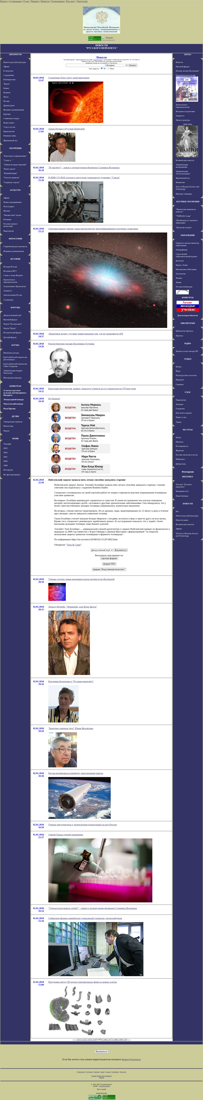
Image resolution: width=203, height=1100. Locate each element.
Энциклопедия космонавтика (182, 165)
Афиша (6, 66)
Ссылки (108, 1072)
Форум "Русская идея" (12, 324)
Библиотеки (181, 464)
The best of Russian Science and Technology (187, 534)
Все (177, 511)
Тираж (178, 422)
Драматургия (8, 105)
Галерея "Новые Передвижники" (101, 1076)
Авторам (179, 404)
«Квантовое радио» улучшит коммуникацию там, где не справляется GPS (85, 333)
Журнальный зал (10, 140)
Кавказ (6, 88)
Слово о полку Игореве (13, 275)
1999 (5, 465)
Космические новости (185, 160)
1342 (83, 1039)
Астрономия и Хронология (14, 286)
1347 (109, 1039)
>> (129, 1039)
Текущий (7, 444)
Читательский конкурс (13, 404)
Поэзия (6, 101)
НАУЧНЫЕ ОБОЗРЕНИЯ (187, 201)
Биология (180, 261)
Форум (6, 431)
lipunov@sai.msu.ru (131, 1059)
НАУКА (187, 54)
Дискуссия (82, 1)
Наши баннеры (182, 496)
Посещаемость (182, 446)
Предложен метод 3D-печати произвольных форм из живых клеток (82, 982)
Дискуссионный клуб (12, 315)
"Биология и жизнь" (184, 227)
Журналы (180, 450)
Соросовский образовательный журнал (186, 255)
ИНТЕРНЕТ (187, 477)
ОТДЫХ (187, 359)
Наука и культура (183, 120)
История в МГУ (10, 271)
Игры (178, 371)
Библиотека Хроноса (184, 331)
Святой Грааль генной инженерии (65, 834)
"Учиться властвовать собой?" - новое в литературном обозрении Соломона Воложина (92, 908)
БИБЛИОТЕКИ (188, 323)
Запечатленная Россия (12, 295)
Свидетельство (97, 60)
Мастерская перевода (12, 378)
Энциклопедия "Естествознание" (183, 172)
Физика (179, 278)
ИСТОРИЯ (15, 259)
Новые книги (8, 123)
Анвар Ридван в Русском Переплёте (66, 129)
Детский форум (9, 337)
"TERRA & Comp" (183, 216)
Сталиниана (8, 300)
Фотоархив (8, 470)
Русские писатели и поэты (187, 455)
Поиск (178, 437)
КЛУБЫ (15, 345)
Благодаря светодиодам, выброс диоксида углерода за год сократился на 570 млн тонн (92, 388)
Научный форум (10, 319)
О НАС (188, 392)
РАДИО (187, 343)
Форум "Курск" (9, 328)
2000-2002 (187, 124)
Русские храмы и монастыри (10, 225)
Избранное (180, 459)
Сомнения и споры (11, 118)
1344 (93, 1039)
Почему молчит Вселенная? (187, 71)
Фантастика (8, 426)
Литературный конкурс (13, 399)
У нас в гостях (9, 127)
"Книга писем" (9, 169)
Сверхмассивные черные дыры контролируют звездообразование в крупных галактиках (93, 228)
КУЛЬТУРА (15, 190)
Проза (5, 97)
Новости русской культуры (14, 62)
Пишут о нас (181, 417)
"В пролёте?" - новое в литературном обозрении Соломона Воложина (83, 167)
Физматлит (180, 182)
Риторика (7, 219)
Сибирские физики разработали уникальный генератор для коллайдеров (85, 918)
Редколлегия (181, 400)
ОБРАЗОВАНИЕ (188, 235)
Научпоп (179, 336)
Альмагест (7, 291)
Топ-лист (70, 1)
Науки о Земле (182, 265)
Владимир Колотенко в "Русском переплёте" (71, 681)
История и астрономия (185, 111)
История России (10, 267)
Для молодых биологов (187, 315)
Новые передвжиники (12, 202)
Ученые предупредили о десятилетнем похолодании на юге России (82, 824)
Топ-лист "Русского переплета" (184, 485)
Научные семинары (184, 194)
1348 (114, 1039)
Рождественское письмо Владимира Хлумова (71, 343)
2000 (5, 461)
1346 (104, 1039)
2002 (5, 452)
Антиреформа (181, 250)
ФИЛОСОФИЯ (15, 239)
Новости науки (182, 520)
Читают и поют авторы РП (187, 351)
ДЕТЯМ (15, 416)
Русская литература (184, 287)
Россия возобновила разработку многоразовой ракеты (75, 773)
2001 (5, 457)
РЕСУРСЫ (188, 430)
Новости (45, 1)
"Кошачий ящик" (10, 173)
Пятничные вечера (11, 353)
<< (74, 1039)
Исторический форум (12, 332)
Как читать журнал (184, 413)
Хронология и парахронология (10, 281)
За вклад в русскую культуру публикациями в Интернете (14, 392)
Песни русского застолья (186, 375)
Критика (7, 114)
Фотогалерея (8, 206)
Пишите (35, 1)
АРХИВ (15, 438)
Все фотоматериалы (11, 474)
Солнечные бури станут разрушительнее (68, 77)
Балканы (6, 92)
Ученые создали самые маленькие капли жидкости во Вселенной (81, 579)
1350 (125, 1039)
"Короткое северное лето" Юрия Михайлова (70, 728)
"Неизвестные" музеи (12, 215)
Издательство (9, 131)
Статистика (115, 1072)
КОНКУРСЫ (15, 386)
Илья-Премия (9, 408)
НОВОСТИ (188, 504)
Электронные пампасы (12, 422)
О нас (26, 1)
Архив (102, 1072)
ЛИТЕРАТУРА (15, 54)
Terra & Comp (74, 545)
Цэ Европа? (54, 398)
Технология (181, 274)
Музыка (6, 211)
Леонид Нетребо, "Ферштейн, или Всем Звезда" (72, 607)
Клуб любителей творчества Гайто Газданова (15, 365)
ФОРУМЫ (15, 307)
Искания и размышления (13, 110)
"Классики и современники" (15, 156)
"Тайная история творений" (14, 164)
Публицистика (9, 79)
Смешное (180, 384)
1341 (78, 1039)
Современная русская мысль (15, 246)
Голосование (58, 1)
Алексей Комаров (104, 1086)
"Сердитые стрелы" (11, 182)
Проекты (179, 442)
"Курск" (6, 84)
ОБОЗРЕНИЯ (15, 148)
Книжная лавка (9, 136)
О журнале (180, 408)
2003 (5, 448)
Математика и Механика (186, 269)
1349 (119, 1039)
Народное (180, 380)
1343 (88, 1039)
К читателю (8, 71)
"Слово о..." (8, 160)
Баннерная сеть (182, 491)
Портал (3, 1)
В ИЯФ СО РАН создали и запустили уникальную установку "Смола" (84, 177)
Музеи (178, 367)
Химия (178, 282)
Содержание (15, 1)
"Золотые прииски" (11, 177)
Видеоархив (8, 231)
